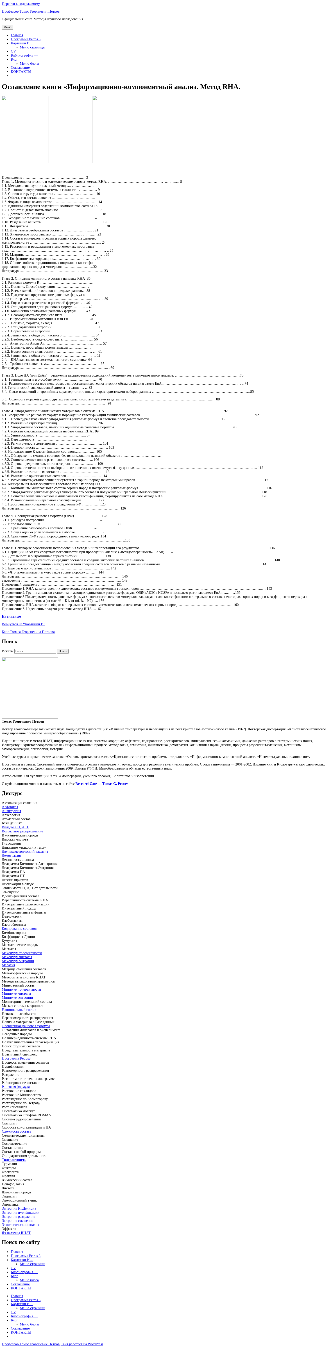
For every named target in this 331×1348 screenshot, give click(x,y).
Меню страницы (32, 47)
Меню (7, 27)
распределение (31, 831)
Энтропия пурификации (20, 1212)
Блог (14, 59)
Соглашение (20, 67)
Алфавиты (10, 807)
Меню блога (29, 63)
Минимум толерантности (21, 989)
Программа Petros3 (16, 1058)
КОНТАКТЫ (21, 71)
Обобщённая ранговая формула (26, 1026)
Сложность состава (16, 1131)
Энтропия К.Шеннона (19, 1208)
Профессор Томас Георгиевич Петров (31, 11)
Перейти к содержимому (21, 4)
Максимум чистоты (17, 957)
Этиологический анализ (20, 1225)
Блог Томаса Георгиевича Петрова (28, 632)
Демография (11, 855)
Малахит (8, 965)
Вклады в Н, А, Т (15, 827)
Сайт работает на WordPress (82, 1344)
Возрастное (10, 831)
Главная (17, 35)
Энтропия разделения (18, 1216)
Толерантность (14, 1160)
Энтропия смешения (17, 1220)
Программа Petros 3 (26, 39)
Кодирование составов (19, 928)
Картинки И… (22, 43)
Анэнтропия (11, 811)
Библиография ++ (24, 55)
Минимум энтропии (17, 997)
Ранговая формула (16, 1087)
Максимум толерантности (22, 953)
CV (13, 51)
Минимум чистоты (16, 993)
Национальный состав (19, 1010)
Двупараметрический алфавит (25, 851)
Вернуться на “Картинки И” (23, 624)
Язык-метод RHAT (16, 1233)
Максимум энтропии (18, 961)
